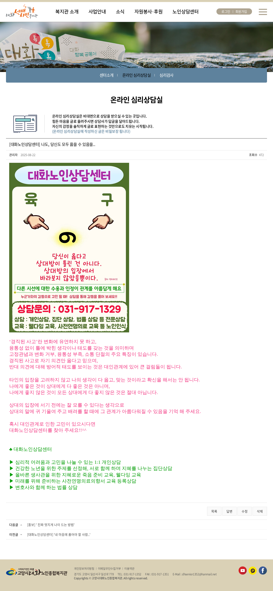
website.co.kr (97, 582)
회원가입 (241, 11)
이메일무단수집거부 (109, 568)
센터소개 (107, 75)
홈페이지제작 (81, 582)
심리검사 (166, 75)
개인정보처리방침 (84, 568)
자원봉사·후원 (148, 11)
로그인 (225, 11)
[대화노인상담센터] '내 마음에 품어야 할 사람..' (58, 534)
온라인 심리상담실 (136, 75)
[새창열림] (242, 568)
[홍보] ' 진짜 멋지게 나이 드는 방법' (51, 524)
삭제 (260, 511)
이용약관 (129, 568)
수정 (245, 511)
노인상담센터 (185, 11)
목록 (214, 511)
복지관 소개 (67, 11)
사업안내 (97, 11)
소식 (120, 11)
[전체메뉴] (263, 12)
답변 (229, 511)
